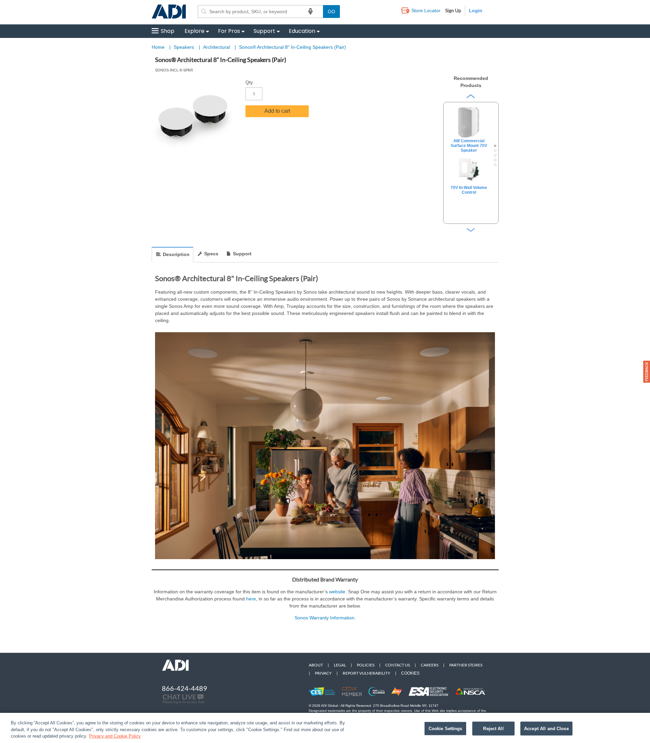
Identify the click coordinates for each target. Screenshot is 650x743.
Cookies (410, 673)
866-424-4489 (184, 688)
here (251, 598)
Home (158, 47)
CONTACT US (397, 664)
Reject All (493, 728)
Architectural (217, 47)
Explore (194, 31)
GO (331, 11)
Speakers (184, 47)
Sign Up (453, 10)
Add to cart (277, 111)
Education (302, 31)
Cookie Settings (445, 728)
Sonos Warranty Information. (325, 617)
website (337, 591)
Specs (211, 253)
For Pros (229, 31)
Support (264, 31)
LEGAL (340, 664)
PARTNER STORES (465, 664)
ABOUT (316, 664)
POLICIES (365, 664)
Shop (167, 31)
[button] (646, 372)
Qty (249, 82)
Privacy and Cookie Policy (115, 736)
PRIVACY (323, 673)
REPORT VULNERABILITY (366, 673)
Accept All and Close (546, 728)
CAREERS (429, 664)
